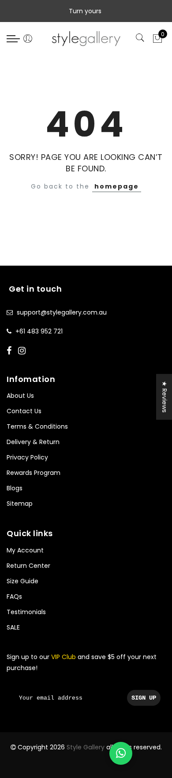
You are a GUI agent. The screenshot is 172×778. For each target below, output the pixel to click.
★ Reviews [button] (164, 397)
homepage (116, 186)
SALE (13, 627)
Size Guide (22, 581)
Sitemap (20, 503)
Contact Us (24, 411)
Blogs (14, 488)
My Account (25, 550)
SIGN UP (143, 697)
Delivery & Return (33, 441)
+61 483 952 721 (39, 331)
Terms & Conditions (37, 426)
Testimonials (26, 612)
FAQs (14, 596)
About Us (20, 395)
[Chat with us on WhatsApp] (120, 753)
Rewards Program (33, 472)
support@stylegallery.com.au (62, 312)
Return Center (28, 565)
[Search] (141, 38)
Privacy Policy (27, 457)
